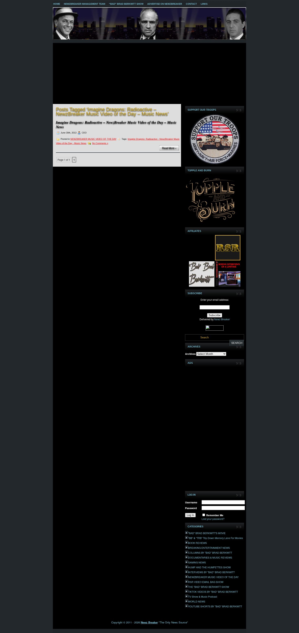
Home (56, 4)
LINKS (204, 4)
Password (191, 508)
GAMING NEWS (197, 562)
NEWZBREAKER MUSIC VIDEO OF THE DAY (93, 139)
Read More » (169, 148)
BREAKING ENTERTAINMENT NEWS (209, 547)
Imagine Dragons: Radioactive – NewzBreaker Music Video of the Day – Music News (116, 124)
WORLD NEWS (196, 601)
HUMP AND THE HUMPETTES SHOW (209, 567)
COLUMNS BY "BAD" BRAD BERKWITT (210, 552)
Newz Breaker (222, 319)
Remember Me (214, 515)
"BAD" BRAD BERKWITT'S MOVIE (207, 533)
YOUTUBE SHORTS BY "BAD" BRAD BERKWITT (215, 606)
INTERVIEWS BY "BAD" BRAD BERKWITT (211, 572)
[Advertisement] (149, 73)
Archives (190, 354)
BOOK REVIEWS (197, 542)
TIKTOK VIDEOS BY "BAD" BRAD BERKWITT (213, 591)
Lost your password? (213, 518)
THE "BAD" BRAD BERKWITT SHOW (208, 586)
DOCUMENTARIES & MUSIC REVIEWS (210, 557)
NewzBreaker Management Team (84, 4)
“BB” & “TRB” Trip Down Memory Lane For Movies (215, 538)
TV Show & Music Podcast (202, 596)
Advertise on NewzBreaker (164, 4)
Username (191, 502)
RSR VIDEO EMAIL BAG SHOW (205, 582)
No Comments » (100, 143)
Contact (191, 4)
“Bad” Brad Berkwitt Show (126, 4)
